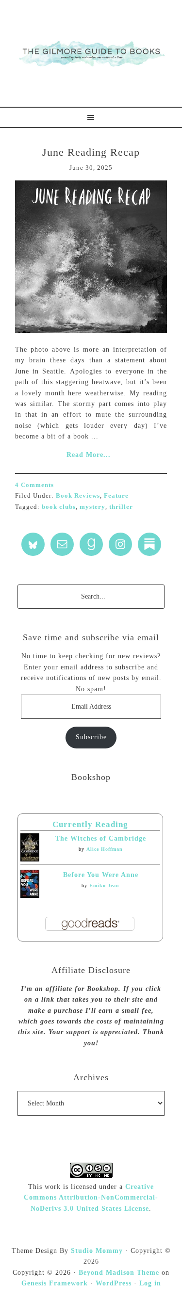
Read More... (88, 454)
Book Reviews (78, 495)
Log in (150, 1283)
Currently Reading (90, 824)
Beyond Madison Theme (119, 1272)
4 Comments (34, 484)
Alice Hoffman (104, 849)
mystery (92, 506)
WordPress (114, 1283)
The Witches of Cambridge (100, 838)
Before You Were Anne (100, 874)
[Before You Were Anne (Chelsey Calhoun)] (29, 895)
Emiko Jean (104, 885)
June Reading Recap (91, 152)
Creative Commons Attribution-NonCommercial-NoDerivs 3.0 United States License (91, 1197)
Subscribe (91, 737)
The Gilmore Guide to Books (91, 53)
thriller (121, 506)
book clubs (59, 506)
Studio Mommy (97, 1250)
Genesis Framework (54, 1283)
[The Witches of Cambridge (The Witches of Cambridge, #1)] (29, 859)
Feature (116, 495)
